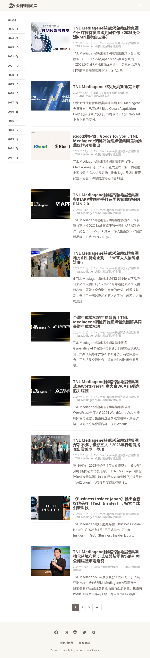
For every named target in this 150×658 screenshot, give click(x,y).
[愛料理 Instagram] (65, 632)
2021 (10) (13, 65)
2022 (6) (13, 56)
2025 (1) (13, 29)
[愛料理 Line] (75, 632)
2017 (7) (13, 102)
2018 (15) (13, 93)
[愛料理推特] (84, 632)
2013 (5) (13, 139)
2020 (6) (13, 75)
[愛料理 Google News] (94, 632)
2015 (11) (13, 121)
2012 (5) (13, 148)
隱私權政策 (67, 643)
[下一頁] (97, 607)
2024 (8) (13, 38)
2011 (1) (13, 157)
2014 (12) (13, 130)
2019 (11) (13, 84)
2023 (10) (13, 47)
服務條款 (84, 643)
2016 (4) (13, 111)
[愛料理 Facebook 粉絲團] (56, 632)
